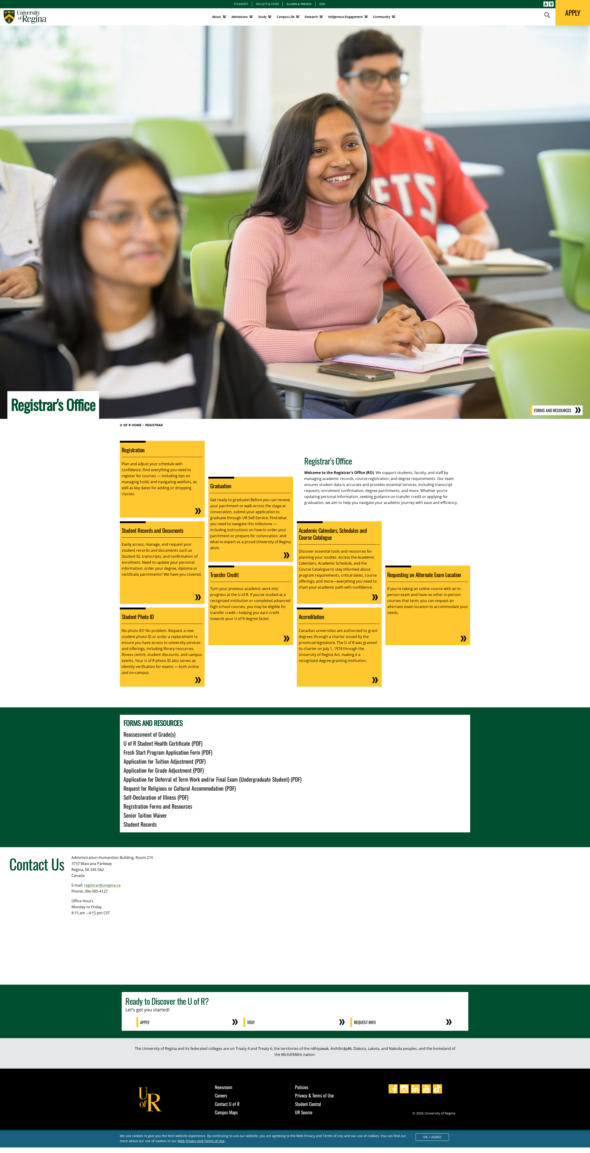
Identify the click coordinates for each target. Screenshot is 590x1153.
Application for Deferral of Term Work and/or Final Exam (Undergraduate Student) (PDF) (212, 779)
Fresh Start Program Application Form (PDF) (168, 752)
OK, (432, 1137)
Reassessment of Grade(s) (149, 734)
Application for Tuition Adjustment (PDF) (165, 761)
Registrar (154, 425)
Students (241, 4)
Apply (145, 1022)
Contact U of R (227, 1103)
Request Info (365, 1022)
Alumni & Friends (299, 4)
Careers (221, 1095)
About (216, 17)
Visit (251, 1022)
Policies (301, 1087)
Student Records (140, 824)
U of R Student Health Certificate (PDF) (163, 743)
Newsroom (223, 1087)
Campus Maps (226, 1112)
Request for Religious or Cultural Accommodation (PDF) (180, 788)
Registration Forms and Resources (158, 806)
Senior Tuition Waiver (145, 815)
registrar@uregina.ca (102, 885)
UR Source (303, 1112)
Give (322, 4)
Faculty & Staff (267, 4)
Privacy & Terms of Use (314, 1095)
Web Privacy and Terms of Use (201, 1141)
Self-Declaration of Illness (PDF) (156, 797)
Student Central (308, 1103)
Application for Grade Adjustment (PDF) (164, 770)
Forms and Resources (552, 410)
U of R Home (131, 425)
